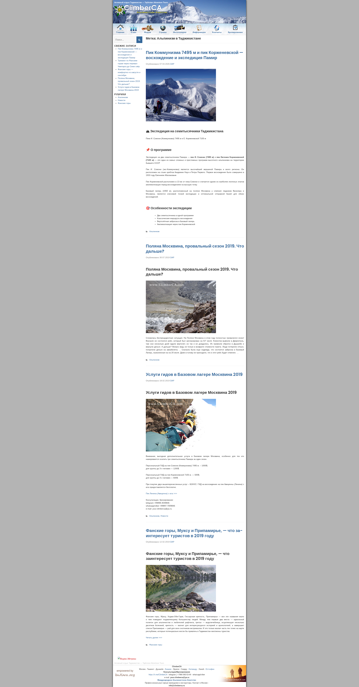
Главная (120, 32)
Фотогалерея (179, 32)
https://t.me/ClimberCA (158, 675)
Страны (163, 32)
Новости (164, 516)
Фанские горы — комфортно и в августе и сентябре (129, 72)
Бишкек (168, 669)
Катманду (193, 669)
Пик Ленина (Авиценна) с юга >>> (161, 493)
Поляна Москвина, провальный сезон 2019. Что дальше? (195, 248)
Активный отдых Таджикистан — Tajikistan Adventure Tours (141, 2)
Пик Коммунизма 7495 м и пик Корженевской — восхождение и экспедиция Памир (194, 55)
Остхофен (210, 669)
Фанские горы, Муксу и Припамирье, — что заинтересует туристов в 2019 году (194, 533)
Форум (147, 32)
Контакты (217, 32)
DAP (172, 64)
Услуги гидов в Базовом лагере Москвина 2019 (194, 374)
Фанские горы (155, 645)
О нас (133, 32)
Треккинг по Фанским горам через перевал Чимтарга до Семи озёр (129, 63)
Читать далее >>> (154, 637)
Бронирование (235, 32)
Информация (199, 32)
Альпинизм (154, 231)
